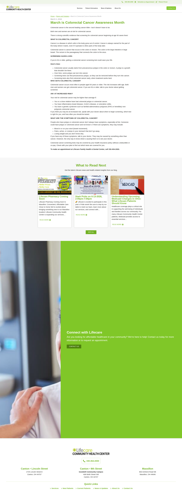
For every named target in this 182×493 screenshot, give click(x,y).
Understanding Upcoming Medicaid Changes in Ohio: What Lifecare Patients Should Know (126, 200)
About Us (118, 8)
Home (53, 16)
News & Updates (106, 8)
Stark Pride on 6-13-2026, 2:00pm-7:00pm (88, 197)
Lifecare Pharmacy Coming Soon (53, 197)
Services (79, 8)
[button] (91, 232)
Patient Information (92, 8)
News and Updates (62, 16)
